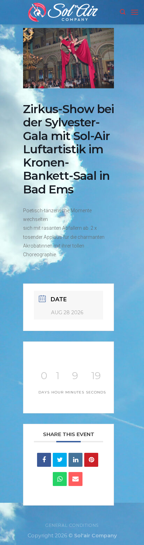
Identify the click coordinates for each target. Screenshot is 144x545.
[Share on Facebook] (44, 460)
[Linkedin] (75, 460)
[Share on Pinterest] (91, 460)
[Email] (75, 479)
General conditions (72, 525)
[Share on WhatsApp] (60, 479)
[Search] (122, 12)
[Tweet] (60, 460)
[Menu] (134, 12)
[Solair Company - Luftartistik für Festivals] (62, 12)
